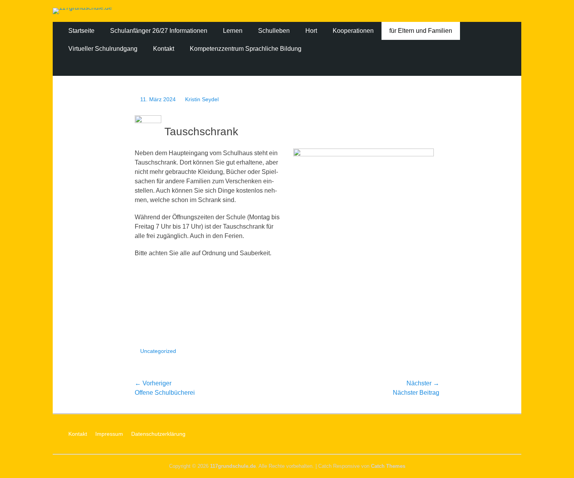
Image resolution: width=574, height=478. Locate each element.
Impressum (109, 434)
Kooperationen (353, 30)
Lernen (232, 30)
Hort (311, 30)
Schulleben (274, 30)
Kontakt (163, 48)
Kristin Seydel (202, 99)
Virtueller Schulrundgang (102, 48)
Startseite (81, 30)
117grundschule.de (233, 466)
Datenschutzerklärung (158, 434)
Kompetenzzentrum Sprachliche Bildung (245, 48)
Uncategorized (158, 351)
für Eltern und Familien (420, 30)
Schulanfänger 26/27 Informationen (158, 30)
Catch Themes (388, 466)
